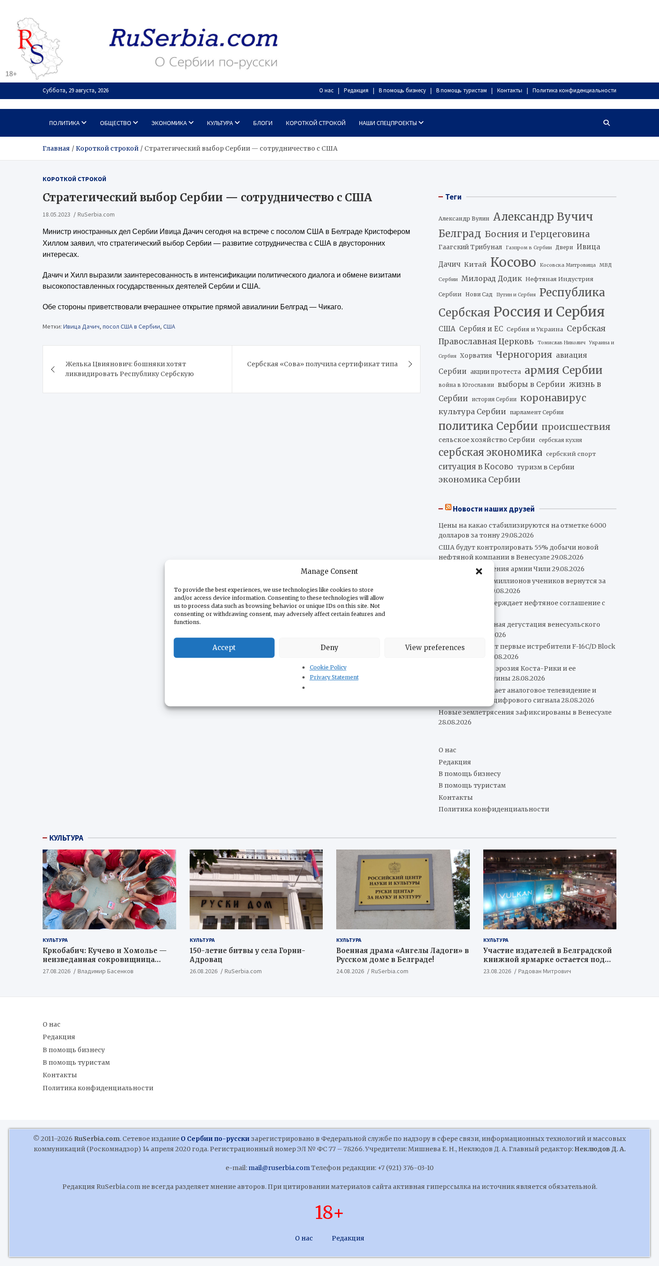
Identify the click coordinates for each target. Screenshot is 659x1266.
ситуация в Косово (475, 467)
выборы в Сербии (531, 384)
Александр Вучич (543, 217)
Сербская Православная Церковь (522, 335)
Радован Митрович (544, 971)
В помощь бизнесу (402, 90)
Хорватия (476, 356)
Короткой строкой (316, 123)
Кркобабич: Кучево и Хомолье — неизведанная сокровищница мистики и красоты (105, 959)
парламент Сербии (537, 412)
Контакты (509, 90)
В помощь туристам (461, 90)
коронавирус (553, 398)
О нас (326, 90)
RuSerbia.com (96, 214)
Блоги (263, 123)
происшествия (576, 426)
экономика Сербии (479, 479)
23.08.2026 (497, 971)
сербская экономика (490, 453)
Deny (329, 647)
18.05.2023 (56, 214)
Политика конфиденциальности (574, 90)
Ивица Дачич (81, 327)
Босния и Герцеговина (537, 234)
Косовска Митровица (568, 265)
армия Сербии (564, 370)
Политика (64, 123)
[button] (480, 571)
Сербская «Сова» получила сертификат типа (322, 364)
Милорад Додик (491, 278)
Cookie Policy (328, 667)
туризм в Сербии (545, 467)
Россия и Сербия (549, 311)
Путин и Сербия (516, 295)
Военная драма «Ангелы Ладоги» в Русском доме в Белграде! (402, 955)
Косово (513, 262)
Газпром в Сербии (529, 248)
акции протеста (495, 372)
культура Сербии (472, 411)
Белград (459, 233)
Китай (475, 264)
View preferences (435, 647)
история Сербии (494, 399)
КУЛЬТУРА (66, 838)
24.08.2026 (350, 971)
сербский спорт (571, 454)
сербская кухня (560, 440)
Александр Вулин (464, 218)
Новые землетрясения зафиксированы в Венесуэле (524, 712)
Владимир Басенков (106, 971)
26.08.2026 (203, 971)
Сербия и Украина (535, 329)
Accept (224, 647)
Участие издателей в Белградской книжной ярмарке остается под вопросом (547, 959)
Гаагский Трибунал (470, 247)
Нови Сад (479, 294)
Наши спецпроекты (388, 123)
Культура (220, 123)
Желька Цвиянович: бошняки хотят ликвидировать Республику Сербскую (129, 369)
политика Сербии (488, 426)
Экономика (169, 123)
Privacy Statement (334, 677)
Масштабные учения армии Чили (494, 569)
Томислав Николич (561, 343)
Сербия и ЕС (481, 329)
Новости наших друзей (494, 509)
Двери (564, 247)
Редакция (356, 90)
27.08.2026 (56, 971)
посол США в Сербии (131, 327)
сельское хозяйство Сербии (486, 440)
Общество (115, 123)
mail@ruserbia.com (279, 1168)
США (169, 327)
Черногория (524, 354)
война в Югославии (466, 385)
